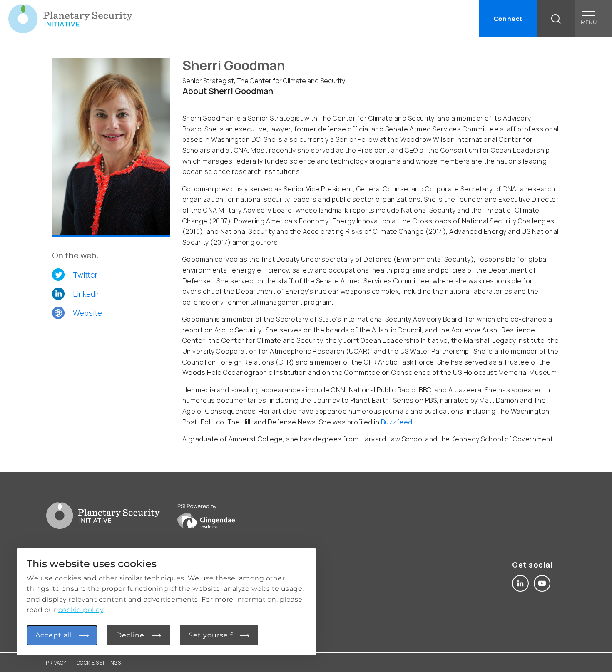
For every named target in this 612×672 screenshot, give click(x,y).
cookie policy (80, 610)
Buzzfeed (397, 422)
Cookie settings (99, 662)
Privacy (56, 662)
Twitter (85, 275)
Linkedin (87, 294)
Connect (508, 18)
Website (87, 313)
